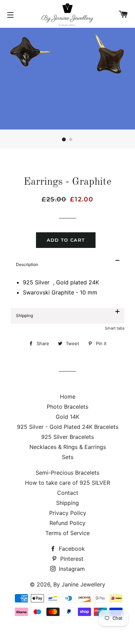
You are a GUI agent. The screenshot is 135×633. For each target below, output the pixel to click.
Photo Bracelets (67, 406)
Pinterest (70, 558)
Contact (67, 492)
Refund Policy (68, 522)
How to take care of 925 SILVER (67, 482)
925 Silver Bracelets (67, 436)
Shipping (67, 502)
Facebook (71, 548)
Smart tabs (115, 328)
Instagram (71, 568)
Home (67, 396)
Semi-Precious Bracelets (67, 472)
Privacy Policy (67, 512)
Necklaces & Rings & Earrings (67, 446)
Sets (67, 456)
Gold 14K (67, 416)
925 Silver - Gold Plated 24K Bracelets (67, 426)
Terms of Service (67, 533)
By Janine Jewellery (79, 584)
